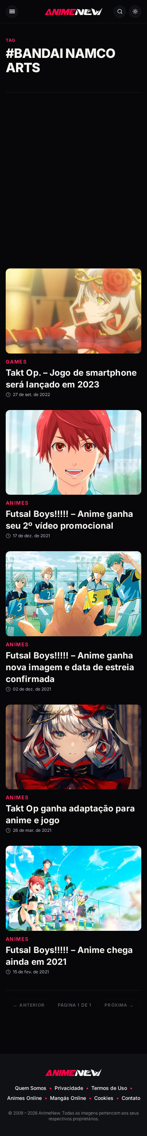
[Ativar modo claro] (135, 11)
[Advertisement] (73, 180)
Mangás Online (68, 1098)
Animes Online (24, 1098)
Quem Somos (30, 1088)
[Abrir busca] (119, 11)
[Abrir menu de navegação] (12, 11)
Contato (131, 1098)
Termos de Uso (109, 1088)
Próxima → (119, 1005)
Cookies (103, 1098)
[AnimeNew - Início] (73, 11)
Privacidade (69, 1088)
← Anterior (29, 1005)
